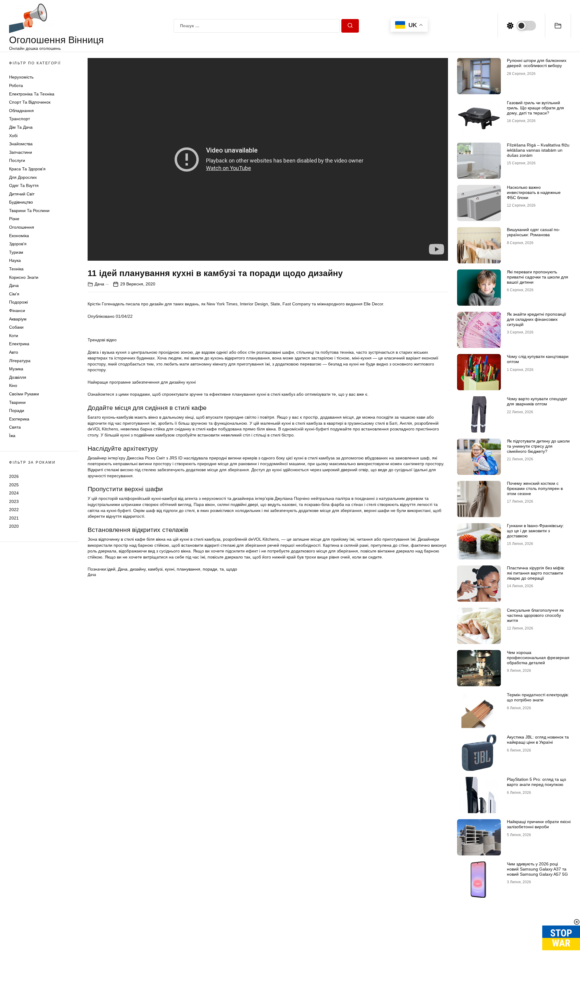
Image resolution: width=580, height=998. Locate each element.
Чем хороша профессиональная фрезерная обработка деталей (538, 657)
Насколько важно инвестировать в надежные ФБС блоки (534, 192)
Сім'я (14, 293)
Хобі (13, 135)
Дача (14, 285)
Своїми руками (24, 393)
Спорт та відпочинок (29, 102)
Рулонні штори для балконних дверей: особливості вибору (536, 63)
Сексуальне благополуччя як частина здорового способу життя (535, 615)
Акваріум (18, 319)
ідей (111, 569)
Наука (15, 260)
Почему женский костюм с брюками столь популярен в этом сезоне (535, 488)
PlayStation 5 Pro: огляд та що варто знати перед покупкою (536, 782)
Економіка (19, 235)
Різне (14, 218)
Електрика (19, 343)
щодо (231, 569)
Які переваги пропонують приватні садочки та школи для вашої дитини (537, 277)
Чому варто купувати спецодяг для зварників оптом (537, 401)
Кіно (13, 385)
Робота (16, 85)
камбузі (155, 569)
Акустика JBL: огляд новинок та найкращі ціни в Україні (538, 740)
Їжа (12, 435)
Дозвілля (17, 377)
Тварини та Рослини (29, 210)
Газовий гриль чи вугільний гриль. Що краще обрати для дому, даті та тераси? (535, 107)
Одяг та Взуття (24, 185)
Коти (13, 335)
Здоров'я (18, 243)
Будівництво (21, 202)
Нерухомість (21, 77)
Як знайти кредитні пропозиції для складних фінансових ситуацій (536, 319)
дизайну (138, 569)
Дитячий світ (21, 194)
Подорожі (18, 302)
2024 (14, 493)
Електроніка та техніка (31, 94)
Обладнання (21, 110)
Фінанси (17, 310)
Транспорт (19, 118)
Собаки (16, 327)
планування (188, 569)
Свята (15, 427)
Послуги (17, 160)
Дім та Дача (21, 127)
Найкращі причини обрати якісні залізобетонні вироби (539, 824)
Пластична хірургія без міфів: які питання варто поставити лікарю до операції (536, 573)
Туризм (16, 252)
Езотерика (19, 419)
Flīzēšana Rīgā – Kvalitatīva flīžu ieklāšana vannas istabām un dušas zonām (538, 150)
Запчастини (20, 152)
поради (210, 569)
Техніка (16, 268)
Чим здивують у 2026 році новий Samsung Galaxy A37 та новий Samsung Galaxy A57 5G (537, 869)
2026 (14, 476)
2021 (14, 518)
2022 (14, 509)
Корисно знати (23, 277)
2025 (14, 484)
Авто (13, 352)
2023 (14, 501)
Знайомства (21, 143)
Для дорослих (23, 177)
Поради (16, 410)
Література (20, 360)
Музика (16, 368)
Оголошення (21, 227)
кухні (169, 569)
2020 (14, 526)
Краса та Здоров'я (27, 168)
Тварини (17, 402)
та (222, 569)
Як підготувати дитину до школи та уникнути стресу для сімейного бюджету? (538, 446)
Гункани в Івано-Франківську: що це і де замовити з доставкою (535, 530)
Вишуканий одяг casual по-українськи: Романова (533, 232)
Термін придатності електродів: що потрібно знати (538, 697)
